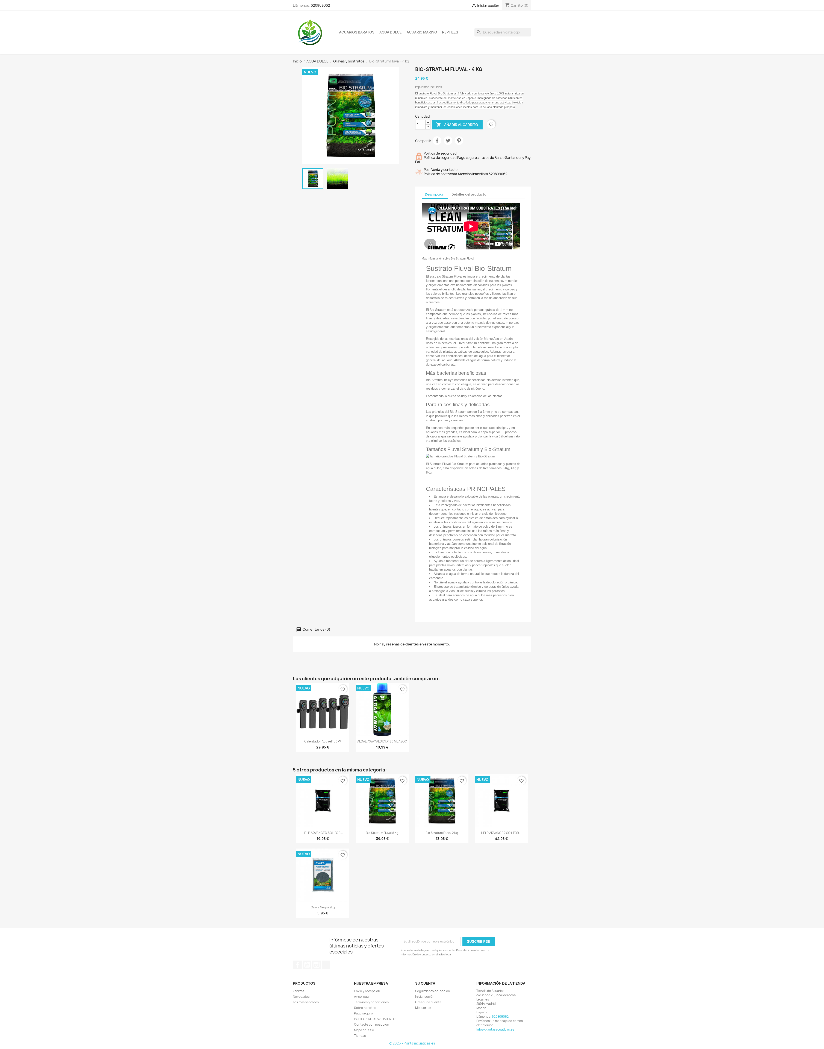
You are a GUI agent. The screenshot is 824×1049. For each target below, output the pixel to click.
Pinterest (459, 140)
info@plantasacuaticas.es (495, 1029)
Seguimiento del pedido (432, 991)
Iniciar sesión (424, 996)
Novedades (301, 996)
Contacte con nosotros (371, 1024)
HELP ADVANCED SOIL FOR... (323, 833)
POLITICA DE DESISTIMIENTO (374, 1019)
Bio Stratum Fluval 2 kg (442, 833)
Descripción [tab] (434, 194)
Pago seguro (363, 1013)
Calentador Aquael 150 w (322, 741)
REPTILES (450, 32)
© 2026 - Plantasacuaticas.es (412, 1043)
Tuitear (448, 140)
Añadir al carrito (457, 124)
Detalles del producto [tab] (468, 194)
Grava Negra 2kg (323, 907)
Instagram (316, 965)
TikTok (326, 965)
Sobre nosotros (365, 1008)
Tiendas (360, 1036)
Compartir (437, 140)
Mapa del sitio (364, 1030)
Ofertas (298, 991)
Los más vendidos (306, 1002)
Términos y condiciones (371, 1002)
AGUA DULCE (390, 32)
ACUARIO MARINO (422, 32)
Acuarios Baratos (356, 32)
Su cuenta (425, 983)
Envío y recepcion (367, 991)
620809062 (320, 5)
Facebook (297, 965)
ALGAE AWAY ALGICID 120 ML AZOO (382, 741)
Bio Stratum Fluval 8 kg (382, 833)
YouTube (307, 965)
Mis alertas (423, 1008)
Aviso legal (361, 996)
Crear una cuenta (428, 1002)
